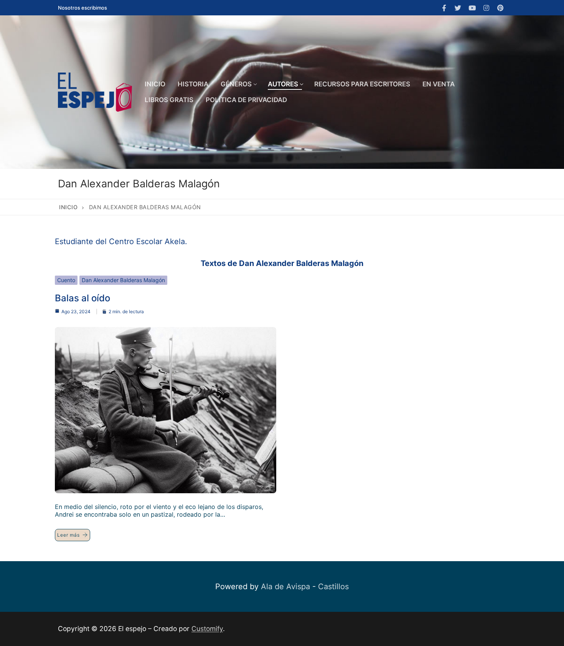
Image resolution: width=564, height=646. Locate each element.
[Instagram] (486, 8)
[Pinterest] (500, 8)
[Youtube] (472, 8)
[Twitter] (458, 8)
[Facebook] (444, 8)
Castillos (333, 586)
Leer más (68, 535)
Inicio (68, 207)
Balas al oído (82, 298)
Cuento (66, 280)
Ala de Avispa (285, 586)
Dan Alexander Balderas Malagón (123, 280)
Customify (207, 629)
